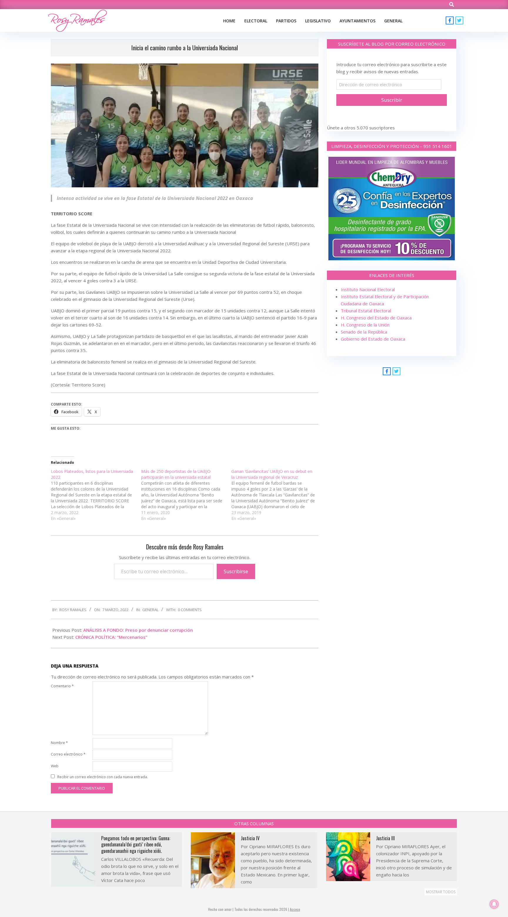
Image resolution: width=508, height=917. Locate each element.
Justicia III (385, 838)
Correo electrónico (68, 754)
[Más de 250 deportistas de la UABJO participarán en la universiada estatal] (186, 494)
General (150, 609)
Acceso (295, 909)
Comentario (62, 685)
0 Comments (190, 609)
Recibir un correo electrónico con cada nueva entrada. (102, 776)
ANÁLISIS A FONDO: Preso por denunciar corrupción (138, 630)
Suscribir (391, 99)
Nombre (59, 742)
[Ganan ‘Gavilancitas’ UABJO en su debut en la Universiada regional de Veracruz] (276, 494)
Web (55, 765)
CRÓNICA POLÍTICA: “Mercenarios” (111, 637)
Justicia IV (250, 838)
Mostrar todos (440, 891)
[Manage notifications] (494, 904)
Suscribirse (236, 571)
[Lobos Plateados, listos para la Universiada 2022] (96, 494)
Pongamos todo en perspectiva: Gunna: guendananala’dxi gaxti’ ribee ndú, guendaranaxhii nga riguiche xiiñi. (135, 844)
